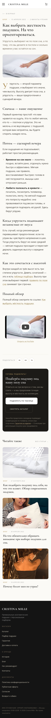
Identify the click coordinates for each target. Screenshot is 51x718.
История (5, 657)
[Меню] (3, 4)
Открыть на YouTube (25, 341)
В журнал (10, 14)
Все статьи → (41, 441)
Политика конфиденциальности (15, 682)
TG (32, 360)
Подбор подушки (9, 636)
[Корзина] (46, 4)
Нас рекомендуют (9, 666)
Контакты (6, 671)
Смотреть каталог (19, 409)
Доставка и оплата (10, 645)
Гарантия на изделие (23, 423)
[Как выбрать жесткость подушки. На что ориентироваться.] (25, 327)
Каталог (5, 631)
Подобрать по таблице (21, 401)
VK (19, 360)
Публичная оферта (10, 687)
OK (26, 360)
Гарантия (6, 641)
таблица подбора (23, 276)
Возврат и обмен (9, 696)
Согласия (6, 691)
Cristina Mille (18, 4)
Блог (4, 661)
